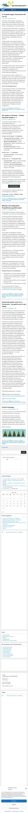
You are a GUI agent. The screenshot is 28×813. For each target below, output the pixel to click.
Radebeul (16, 296)
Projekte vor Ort (5, 110)
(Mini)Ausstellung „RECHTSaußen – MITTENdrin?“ (12, 520)
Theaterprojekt (8, 200)
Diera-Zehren (11, 294)
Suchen (23, 452)
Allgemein (10, 108)
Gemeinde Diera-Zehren (7, 648)
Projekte (3, 200)
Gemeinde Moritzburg (7, 651)
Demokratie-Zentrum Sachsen (8, 636)
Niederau (3, 296)
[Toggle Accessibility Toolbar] (2, 9)
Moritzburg (21, 294)
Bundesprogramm (5, 109)
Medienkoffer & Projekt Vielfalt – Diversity (10, 521)
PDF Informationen (14, 186)
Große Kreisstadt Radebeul (8, 654)
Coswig (21, 293)
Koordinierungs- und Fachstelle (9, 289)
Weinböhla (4, 297)
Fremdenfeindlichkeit (13, 199)
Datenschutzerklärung (8, 811)
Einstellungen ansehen (14, 808)
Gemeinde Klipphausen (7, 649)
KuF (24, 441)
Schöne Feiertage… (8, 407)
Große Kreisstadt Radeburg (8, 655)
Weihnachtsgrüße (21, 442)
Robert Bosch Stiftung (11, 398)
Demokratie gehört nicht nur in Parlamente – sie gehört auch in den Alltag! (14, 304)
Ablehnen (14, 804)
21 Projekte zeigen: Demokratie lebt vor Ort (11, 479)
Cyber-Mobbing (23, 198)
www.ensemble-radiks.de (15, 183)
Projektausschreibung (20, 109)
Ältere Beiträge (4, 447)
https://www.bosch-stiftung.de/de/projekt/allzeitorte (13, 396)
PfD (14, 18)
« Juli (3, 511)
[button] (26, 788)
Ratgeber (4, 528)
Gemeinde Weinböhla (7, 656)
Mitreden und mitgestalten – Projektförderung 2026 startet (12, 207)
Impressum (22, 811)
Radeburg (20, 296)
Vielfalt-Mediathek (6, 639)
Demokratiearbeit (5, 402)
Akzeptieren (14, 801)
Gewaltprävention (20, 199)
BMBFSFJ (5, 637)
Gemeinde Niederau (6, 652)
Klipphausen (16, 294)
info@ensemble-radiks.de (8, 196)
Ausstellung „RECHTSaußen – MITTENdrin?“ (11, 518)
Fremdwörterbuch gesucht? (8, 526)
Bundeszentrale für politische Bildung (10, 640)
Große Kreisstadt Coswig (7, 647)
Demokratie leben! (12, 109)
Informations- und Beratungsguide (9, 525)
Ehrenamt (16, 441)
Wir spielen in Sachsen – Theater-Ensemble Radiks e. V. (13, 116)
